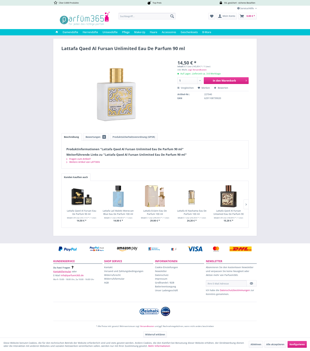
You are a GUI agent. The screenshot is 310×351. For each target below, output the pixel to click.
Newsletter (161, 271)
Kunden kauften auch (76, 177)
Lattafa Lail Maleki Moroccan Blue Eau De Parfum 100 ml (118, 212)
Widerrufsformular (114, 278)
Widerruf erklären (155, 334)
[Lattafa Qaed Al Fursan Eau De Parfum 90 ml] (82, 196)
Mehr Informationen (159, 345)
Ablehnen (256, 344)
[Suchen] (172, 16)
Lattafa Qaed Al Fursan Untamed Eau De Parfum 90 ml (228, 212)
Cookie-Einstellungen (166, 267)
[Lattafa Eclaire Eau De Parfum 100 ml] (155, 196)
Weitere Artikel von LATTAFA (84, 161)
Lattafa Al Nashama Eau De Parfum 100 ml (192, 212)
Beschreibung (71, 136)
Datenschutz (162, 275)
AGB (106, 282)
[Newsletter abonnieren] (251, 283)
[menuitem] (147, 16)
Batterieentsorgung (165, 286)
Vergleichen (187, 87)
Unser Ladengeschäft (166, 290)
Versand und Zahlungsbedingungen (123, 271)
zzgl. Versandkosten (197, 69)
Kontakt (108, 267)
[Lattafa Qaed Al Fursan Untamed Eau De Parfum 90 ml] (228, 196)
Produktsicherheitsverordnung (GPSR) (134, 136)
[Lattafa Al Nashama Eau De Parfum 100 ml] (192, 196)
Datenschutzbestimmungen (235, 290)
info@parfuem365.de (72, 275)
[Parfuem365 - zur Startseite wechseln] (84, 20)
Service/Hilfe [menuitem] (247, 8)
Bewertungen (95, 136)
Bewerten (222, 87)
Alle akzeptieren (275, 344)
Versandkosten (147, 326)
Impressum (161, 278)
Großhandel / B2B (164, 282)
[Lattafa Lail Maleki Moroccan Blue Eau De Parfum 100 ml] (118, 196)
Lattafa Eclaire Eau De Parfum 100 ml (155, 212)
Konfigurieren (297, 344)
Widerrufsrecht (112, 275)
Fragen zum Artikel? (80, 158)
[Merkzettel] (211, 16)
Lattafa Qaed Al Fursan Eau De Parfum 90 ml (81, 212)
